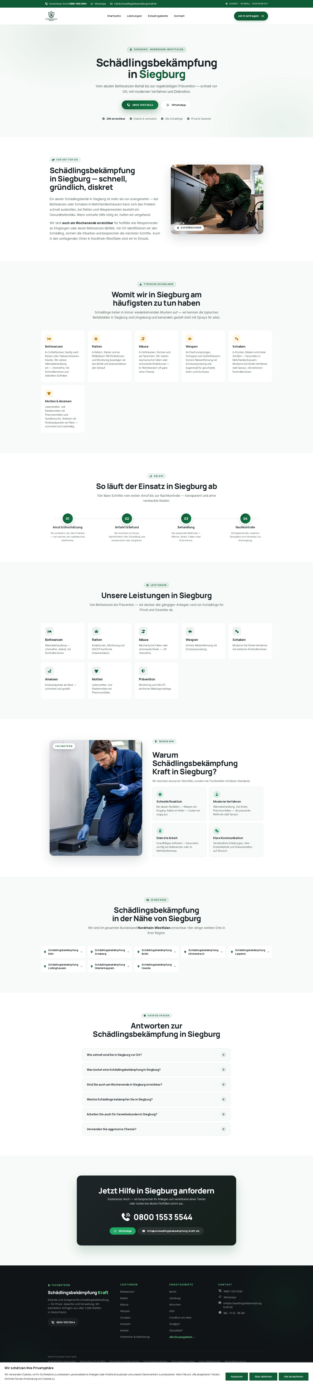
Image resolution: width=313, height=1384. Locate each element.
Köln (172, 1311)
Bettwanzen (127, 1291)
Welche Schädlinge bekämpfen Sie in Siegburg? (120, 1099)
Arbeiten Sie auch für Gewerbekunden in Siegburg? (122, 1114)
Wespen (125, 1311)
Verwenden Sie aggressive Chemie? (111, 1129)
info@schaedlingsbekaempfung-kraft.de (173, 1231)
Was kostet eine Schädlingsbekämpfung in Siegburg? (124, 1070)
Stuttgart (174, 1324)
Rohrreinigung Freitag (183, 1361)
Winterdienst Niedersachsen (124, 1361)
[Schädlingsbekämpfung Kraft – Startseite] (51, 16)
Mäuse (124, 1304)
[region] (156, 1373)
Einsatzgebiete (158, 16)
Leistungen (134, 16)
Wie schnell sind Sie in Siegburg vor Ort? (114, 1055)
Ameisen (125, 1324)
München (175, 1304)
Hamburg (175, 1298)
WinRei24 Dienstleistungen (62, 1361)
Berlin (172, 1291)
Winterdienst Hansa (235, 1361)
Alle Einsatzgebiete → (182, 1337)
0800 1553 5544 (142, 105)
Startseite (114, 16)
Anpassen (237, 1376)
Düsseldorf (175, 1330)
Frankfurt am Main (180, 1317)
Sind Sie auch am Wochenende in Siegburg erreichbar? (124, 1084)
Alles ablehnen (263, 1376)
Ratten (124, 1298)
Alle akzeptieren (293, 1376)
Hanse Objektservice (209, 1361)
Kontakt (179, 16)
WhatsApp (179, 105)
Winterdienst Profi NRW (92, 1361)
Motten (124, 1330)
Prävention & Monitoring (135, 1336)
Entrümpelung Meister (155, 1361)
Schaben (125, 1317)
